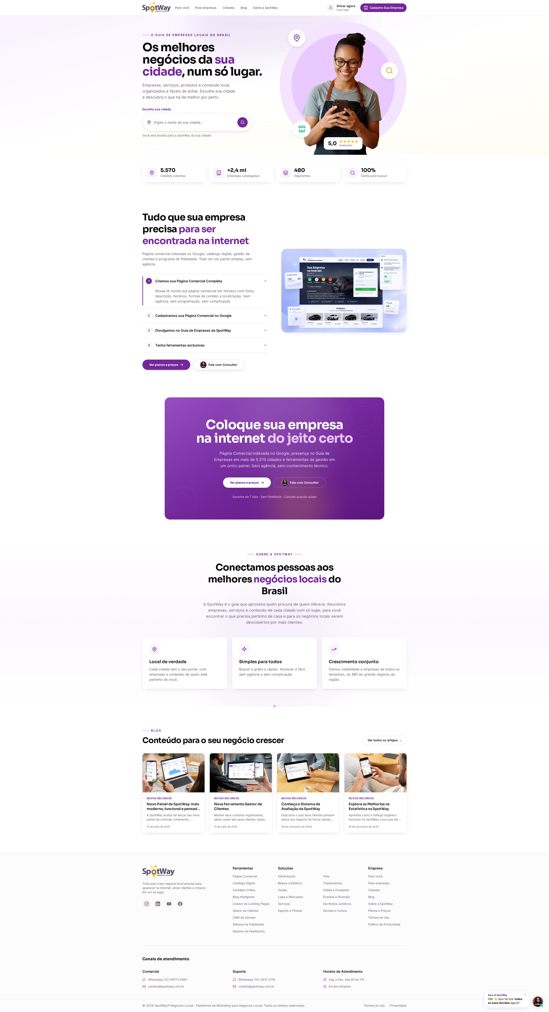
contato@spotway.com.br (166, 986)
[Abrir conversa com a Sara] (538, 1002)
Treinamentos (332, 883)
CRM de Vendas (244, 917)
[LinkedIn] (158, 904)
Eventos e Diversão (336, 897)
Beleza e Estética (290, 883)
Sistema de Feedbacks (249, 931)
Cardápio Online (244, 890)
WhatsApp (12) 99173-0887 (168, 979)
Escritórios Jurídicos (337, 904)
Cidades (229, 7)
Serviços (284, 904)
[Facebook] (180, 904)
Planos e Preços (379, 910)
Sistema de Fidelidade (248, 924)
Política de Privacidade (384, 924)
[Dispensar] (525, 994)
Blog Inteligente (244, 897)
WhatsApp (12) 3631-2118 (256, 979)
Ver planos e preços (163, 364)
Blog (244, 7)
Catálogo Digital (244, 883)
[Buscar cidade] (242, 122)
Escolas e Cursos (335, 910)
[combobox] (194, 122)
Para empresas (206, 7)
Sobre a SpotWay (265, 7)
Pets (326, 876)
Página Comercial (245, 876)
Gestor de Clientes (245, 910)
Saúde (282, 890)
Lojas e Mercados (290, 897)
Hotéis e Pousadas (336, 890)
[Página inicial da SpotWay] (156, 8)
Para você (182, 7)
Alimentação (286, 876)
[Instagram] (146, 904)
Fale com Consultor (222, 364)
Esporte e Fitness (290, 910)
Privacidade (398, 1005)
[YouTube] (169, 904)
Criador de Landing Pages (251, 904)
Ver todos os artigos (385, 740)
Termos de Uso (378, 917)
